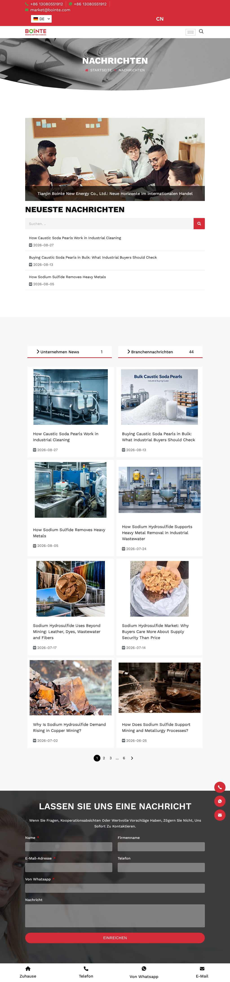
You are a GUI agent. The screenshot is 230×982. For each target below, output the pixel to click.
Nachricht (33, 900)
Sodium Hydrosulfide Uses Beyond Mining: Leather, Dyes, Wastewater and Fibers (66, 631)
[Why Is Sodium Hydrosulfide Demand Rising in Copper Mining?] (71, 688)
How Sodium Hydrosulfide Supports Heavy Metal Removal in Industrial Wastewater (157, 532)
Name (30, 838)
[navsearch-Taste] (201, 31)
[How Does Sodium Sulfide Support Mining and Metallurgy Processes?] (160, 688)
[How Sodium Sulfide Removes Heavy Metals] (71, 490)
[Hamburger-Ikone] (191, 32)
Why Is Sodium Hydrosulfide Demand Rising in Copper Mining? (69, 727)
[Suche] (199, 223)
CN (160, 19)
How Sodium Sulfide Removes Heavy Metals (67, 277)
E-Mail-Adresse (39, 858)
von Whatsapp (38, 879)
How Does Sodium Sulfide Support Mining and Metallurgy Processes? (156, 727)
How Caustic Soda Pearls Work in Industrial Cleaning (75, 238)
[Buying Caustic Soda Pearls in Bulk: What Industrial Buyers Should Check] (160, 397)
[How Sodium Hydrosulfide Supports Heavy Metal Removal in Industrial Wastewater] (160, 490)
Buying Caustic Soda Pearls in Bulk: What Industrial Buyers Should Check (93, 257)
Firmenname (129, 838)
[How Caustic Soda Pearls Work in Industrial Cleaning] (71, 397)
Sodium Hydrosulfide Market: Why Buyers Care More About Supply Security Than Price (155, 631)
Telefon (124, 858)
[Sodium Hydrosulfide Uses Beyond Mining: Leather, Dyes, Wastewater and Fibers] (71, 589)
